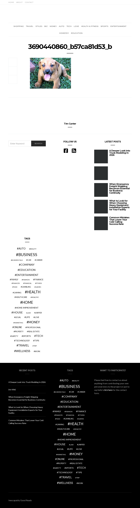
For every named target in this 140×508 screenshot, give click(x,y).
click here (107, 390)
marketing (18, 323)
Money (53, 26)
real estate (34, 331)
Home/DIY (64, 33)
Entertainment (118, 26)
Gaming (17, 293)
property (19, 332)
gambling (26, 287)
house (18, 312)
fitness (39, 283)
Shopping (19, 26)
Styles (39, 26)
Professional (34, 327)
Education (77, 33)
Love (76, 26)
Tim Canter (70, 123)
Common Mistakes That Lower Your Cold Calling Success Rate (119, 220)
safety (14, 336)
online (18, 327)
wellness (23, 351)
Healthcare (21, 297)
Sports (104, 26)
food (15, 287)
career (39, 260)
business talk (17, 260)
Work (37, 351)
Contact (29, 2)
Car (29, 260)
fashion (26, 280)
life (28, 317)
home (27, 302)
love (37, 317)
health (33, 292)
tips (36, 340)
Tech (69, 26)
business (27, 254)
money (34, 322)
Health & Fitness (89, 26)
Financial (28, 283)
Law (29, 313)
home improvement (27, 307)
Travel (29, 26)
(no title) (12, 389)
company (27, 264)
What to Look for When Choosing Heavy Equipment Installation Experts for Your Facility (119, 205)
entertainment (27, 274)
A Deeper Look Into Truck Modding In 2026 (119, 152)
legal (18, 317)
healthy (35, 297)
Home (11, 2)
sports (27, 336)
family (14, 279)
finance (38, 279)
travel (23, 345)
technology (22, 340)
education (27, 269)
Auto (61, 26)
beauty (33, 249)
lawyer (38, 313)
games (38, 287)
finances (16, 283)
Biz (46, 26)
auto (22, 248)
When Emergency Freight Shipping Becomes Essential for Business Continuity (119, 188)
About (19, 2)
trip (35, 346)
